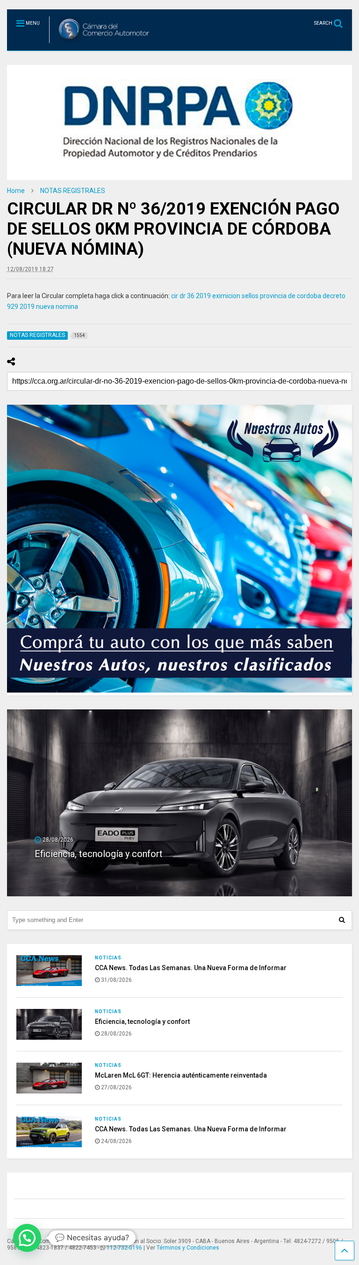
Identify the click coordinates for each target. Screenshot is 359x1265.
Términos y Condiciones (188, 1247)
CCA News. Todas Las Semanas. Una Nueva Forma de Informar (191, 968)
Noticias (108, 957)
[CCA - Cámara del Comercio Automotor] (100, 43)
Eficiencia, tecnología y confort (142, 1021)
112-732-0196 (124, 1247)
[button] (27, 1238)
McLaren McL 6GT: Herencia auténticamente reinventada (152, 854)
